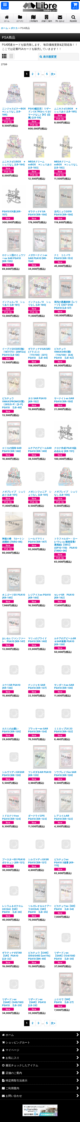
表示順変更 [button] (50, 56)
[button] (5, 6)
